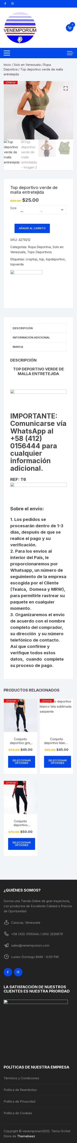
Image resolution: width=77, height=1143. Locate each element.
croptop (31, 259)
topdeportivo (55, 259)
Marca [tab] (18, 346)
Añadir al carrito (32, 228)
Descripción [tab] (23, 328)
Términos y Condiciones (21, 1078)
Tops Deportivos (39, 252)
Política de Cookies (18, 1113)
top (41, 259)
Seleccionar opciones (21, 762)
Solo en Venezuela (27, 64)
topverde (17, 264)
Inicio (7, 64)
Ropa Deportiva (39, 247)
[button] (65, 88)
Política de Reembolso (20, 1090)
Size (13, 208)
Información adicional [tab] (31, 337)
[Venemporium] (26, 286)
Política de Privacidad (19, 1101)
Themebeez (26, 1136)
